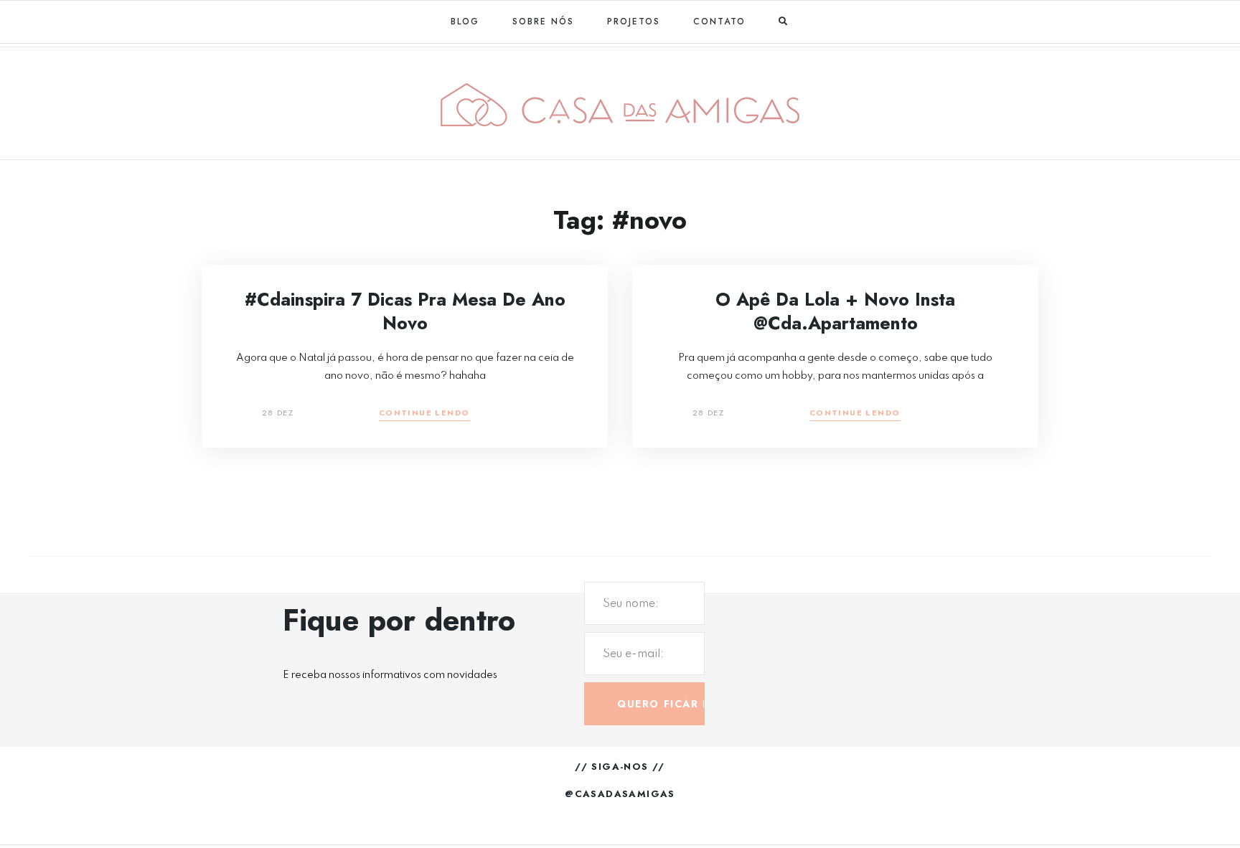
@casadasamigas (620, 794)
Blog (465, 21)
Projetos (633, 21)
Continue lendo (424, 413)
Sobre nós (543, 21)
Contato (719, 21)
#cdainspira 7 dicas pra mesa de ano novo (405, 311)
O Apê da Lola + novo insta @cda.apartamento (835, 311)
